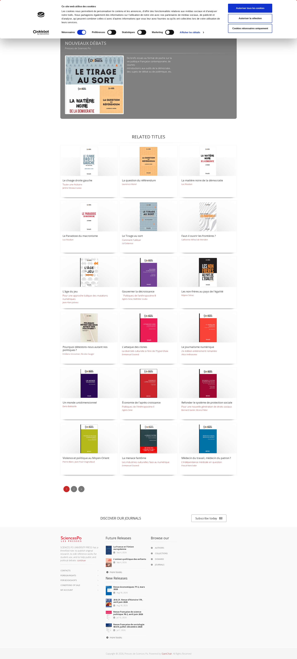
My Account (66, 590)
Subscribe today (206, 518)
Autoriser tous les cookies (250, 8)
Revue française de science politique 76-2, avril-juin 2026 (128, 613)
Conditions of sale (70, 585)
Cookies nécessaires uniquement (250, 28)
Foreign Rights (68, 575)
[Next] (81, 489)
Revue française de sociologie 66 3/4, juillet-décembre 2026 (128, 625)
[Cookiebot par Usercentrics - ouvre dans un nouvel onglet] (41, 32)
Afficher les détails (190, 32)
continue (81, 560)
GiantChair (166, 653)
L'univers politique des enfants (129, 559)
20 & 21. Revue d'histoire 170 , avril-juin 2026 (128, 601)
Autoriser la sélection (250, 18)
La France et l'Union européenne (123, 548)
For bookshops (68, 580)
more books (115, 572)
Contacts (65, 570)
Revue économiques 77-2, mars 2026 (129, 588)
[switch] (111, 32)
